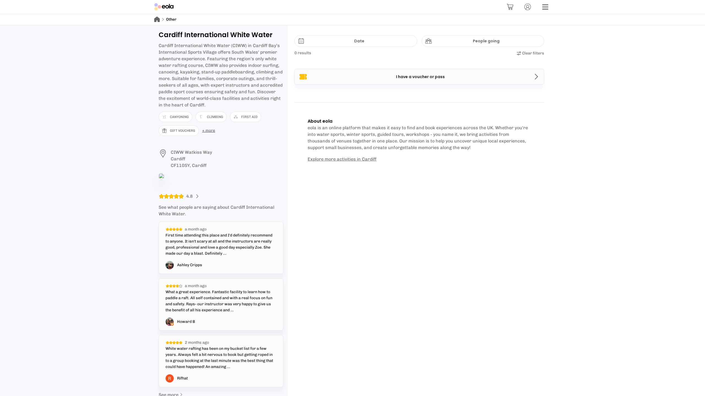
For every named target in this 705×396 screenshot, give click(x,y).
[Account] (527, 6)
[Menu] (545, 6)
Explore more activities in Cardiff (342, 159)
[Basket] (510, 6)
